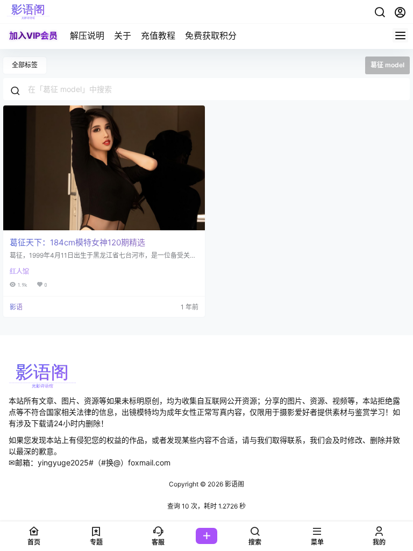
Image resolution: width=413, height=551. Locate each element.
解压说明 (87, 35)
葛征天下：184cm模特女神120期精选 (77, 242)
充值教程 (158, 35)
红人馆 (19, 271)
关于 (122, 35)
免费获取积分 (211, 35)
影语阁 (233, 484)
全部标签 (25, 65)
